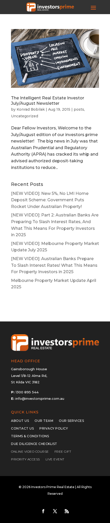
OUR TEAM (44, 421)
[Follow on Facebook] (43, 511)
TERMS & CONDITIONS (30, 436)
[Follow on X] (55, 511)
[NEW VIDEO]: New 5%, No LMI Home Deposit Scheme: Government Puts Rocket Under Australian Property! (50, 200)
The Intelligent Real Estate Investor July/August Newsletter (47, 101)
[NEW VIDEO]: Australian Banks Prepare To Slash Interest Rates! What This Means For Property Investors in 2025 (54, 265)
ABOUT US (20, 421)
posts (79, 109)
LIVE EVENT (55, 459)
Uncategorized (24, 116)
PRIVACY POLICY (53, 428)
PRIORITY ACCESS (25, 459)
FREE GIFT (62, 451)
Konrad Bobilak (31, 109)
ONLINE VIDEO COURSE (30, 451)
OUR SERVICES (71, 421)
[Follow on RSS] (67, 511)
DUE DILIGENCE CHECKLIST (34, 444)
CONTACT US (22, 428)
